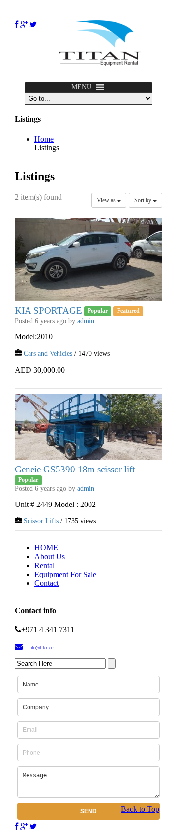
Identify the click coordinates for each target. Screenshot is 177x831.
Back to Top (140, 809)
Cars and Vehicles (48, 353)
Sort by (143, 200)
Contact (46, 583)
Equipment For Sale (65, 574)
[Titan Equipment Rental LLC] (100, 63)
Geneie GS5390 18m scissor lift (75, 469)
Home (44, 139)
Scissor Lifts (41, 521)
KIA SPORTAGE (48, 310)
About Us (49, 556)
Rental (44, 565)
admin (85, 321)
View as (107, 200)
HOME (46, 547)
